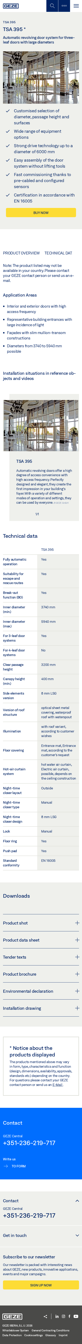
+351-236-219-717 (29, 1142)
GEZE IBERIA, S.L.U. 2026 (17, 1325)
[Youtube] (76, 1316)
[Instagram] (63, 1316)
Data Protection (11, 1335)
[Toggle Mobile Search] (52, 6)
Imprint (63, 1335)
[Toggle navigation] (76, 6)
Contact (11, 1200)
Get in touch (15, 1235)
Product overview (21, 253)
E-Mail (58, 1085)
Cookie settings (33, 1335)
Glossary (50, 1335)
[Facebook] (69, 1316)
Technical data (59, 253)
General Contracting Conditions (50, 1330)
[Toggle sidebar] (64, 6)
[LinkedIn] (57, 1316)
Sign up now (41, 1285)
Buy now (40, 213)
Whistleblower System (15, 1330)
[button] (45, 1317)
